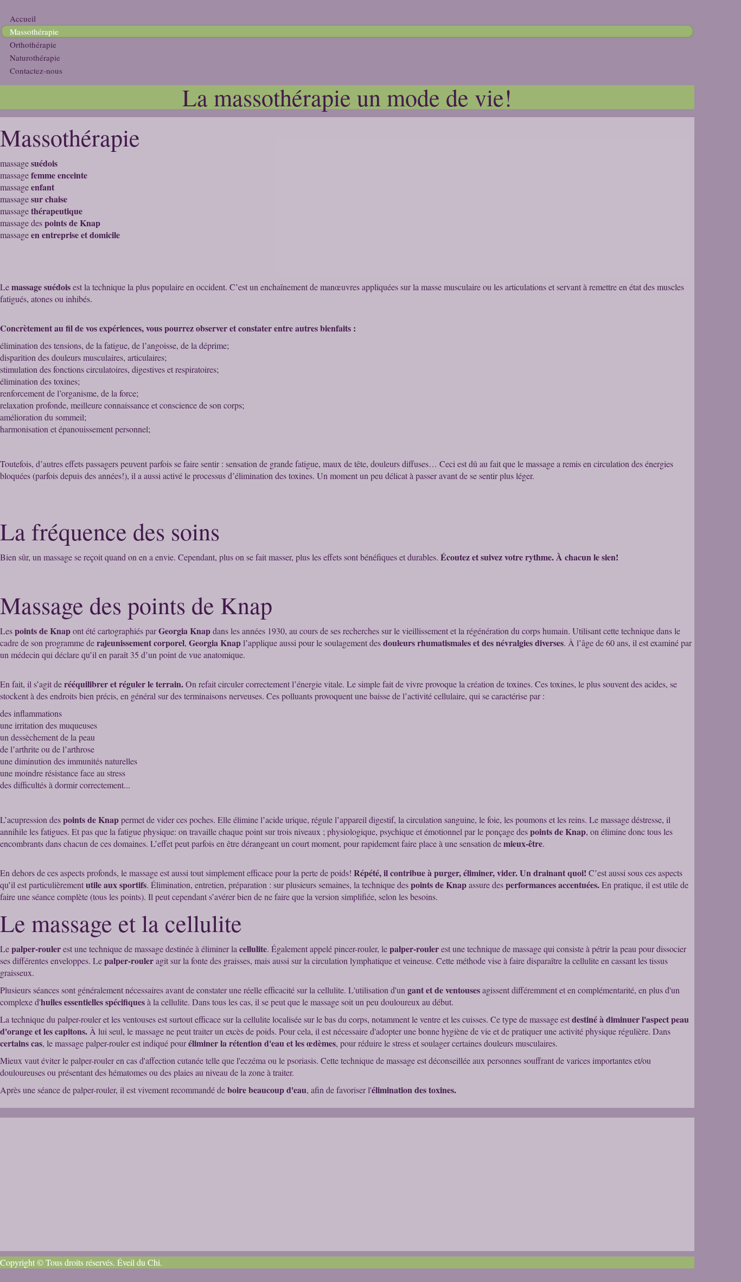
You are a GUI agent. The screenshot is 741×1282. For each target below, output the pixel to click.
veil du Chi (141, 1262)
